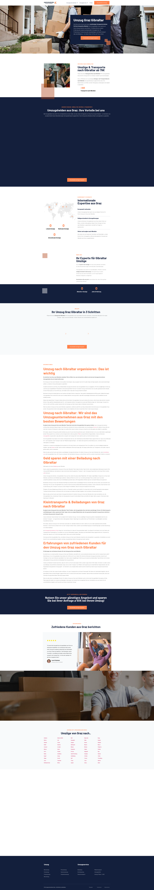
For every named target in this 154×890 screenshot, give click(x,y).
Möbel (79, 434)
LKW (44, 473)
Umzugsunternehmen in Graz (51, 530)
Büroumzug (46, 869)
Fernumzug (46, 872)
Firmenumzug (47, 874)
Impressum (99, 887)
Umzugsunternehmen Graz (50, 887)
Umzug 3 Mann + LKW (99, 874)
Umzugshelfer (46, 436)
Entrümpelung (81, 872)
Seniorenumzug (64, 872)
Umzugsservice (83, 2)
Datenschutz (107, 887)
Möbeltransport (98, 869)
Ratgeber (91, 887)
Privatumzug (64, 869)
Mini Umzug (46, 876)
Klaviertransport (81, 874)
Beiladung (55, 466)
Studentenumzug (65, 874)
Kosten (53, 447)
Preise (91, 2)
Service (95, 427)
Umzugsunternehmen (71, 2)
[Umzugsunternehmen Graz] (50, 3)
